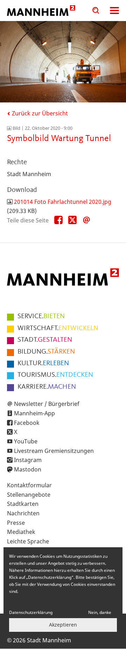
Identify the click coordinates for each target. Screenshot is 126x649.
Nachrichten (23, 513)
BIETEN (41, 316)
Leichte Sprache (28, 541)
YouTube (25, 441)
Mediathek (21, 532)
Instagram (28, 460)
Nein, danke (99, 612)
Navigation (114, 10)
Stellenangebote (28, 495)
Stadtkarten (22, 504)
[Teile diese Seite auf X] (72, 220)
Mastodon (27, 469)
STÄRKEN (46, 351)
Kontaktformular (29, 485)
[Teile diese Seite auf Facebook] (58, 220)
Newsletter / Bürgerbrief (46, 404)
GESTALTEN (45, 339)
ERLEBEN (43, 363)
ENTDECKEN (55, 375)
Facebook (27, 423)
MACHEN (47, 386)
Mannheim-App (34, 413)
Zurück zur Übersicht (39, 113)
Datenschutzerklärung (30, 612)
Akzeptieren (63, 624)
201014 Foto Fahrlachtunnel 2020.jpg (62, 202)
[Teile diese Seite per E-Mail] (86, 220)
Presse (16, 523)
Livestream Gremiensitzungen (54, 451)
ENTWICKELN (58, 328)
